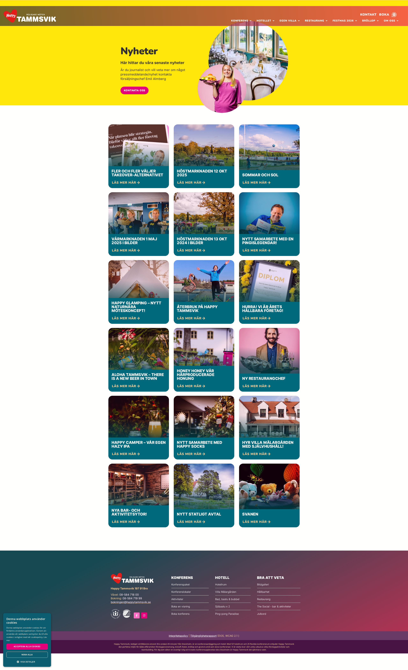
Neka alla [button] (27, 654)
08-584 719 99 (132, 598)
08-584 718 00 (129, 594)
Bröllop (368, 20)
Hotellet (264, 20)
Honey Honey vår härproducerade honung (195, 375)
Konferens (239, 20)
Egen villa (288, 20)
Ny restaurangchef (263, 378)
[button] (134, 90)
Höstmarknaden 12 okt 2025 (202, 173)
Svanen (250, 514)
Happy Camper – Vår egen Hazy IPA (139, 444)
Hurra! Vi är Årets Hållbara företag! (262, 309)
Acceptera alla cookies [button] (27, 646)
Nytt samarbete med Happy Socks (199, 444)
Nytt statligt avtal (199, 514)
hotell (222, 578)
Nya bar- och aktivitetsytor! (129, 512)
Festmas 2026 (343, 20)
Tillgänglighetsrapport (203, 635)
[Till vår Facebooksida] (137, 615)
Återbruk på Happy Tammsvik (197, 309)
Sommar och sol (260, 175)
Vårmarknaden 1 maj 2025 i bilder (134, 241)
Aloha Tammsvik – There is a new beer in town (138, 376)
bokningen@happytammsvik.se (131, 602)
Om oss (389, 20)
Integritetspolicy (178, 635)
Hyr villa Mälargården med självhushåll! (268, 444)
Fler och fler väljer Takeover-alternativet (137, 173)
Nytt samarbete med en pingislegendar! (268, 241)
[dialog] (27, 640)
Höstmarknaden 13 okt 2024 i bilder (202, 241)
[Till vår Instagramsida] (144, 615)
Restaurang (314, 20)
